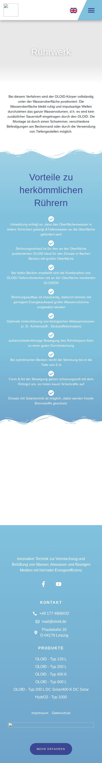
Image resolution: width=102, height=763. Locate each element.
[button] (91, 10)
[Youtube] (58, 584)
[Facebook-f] (43, 584)
